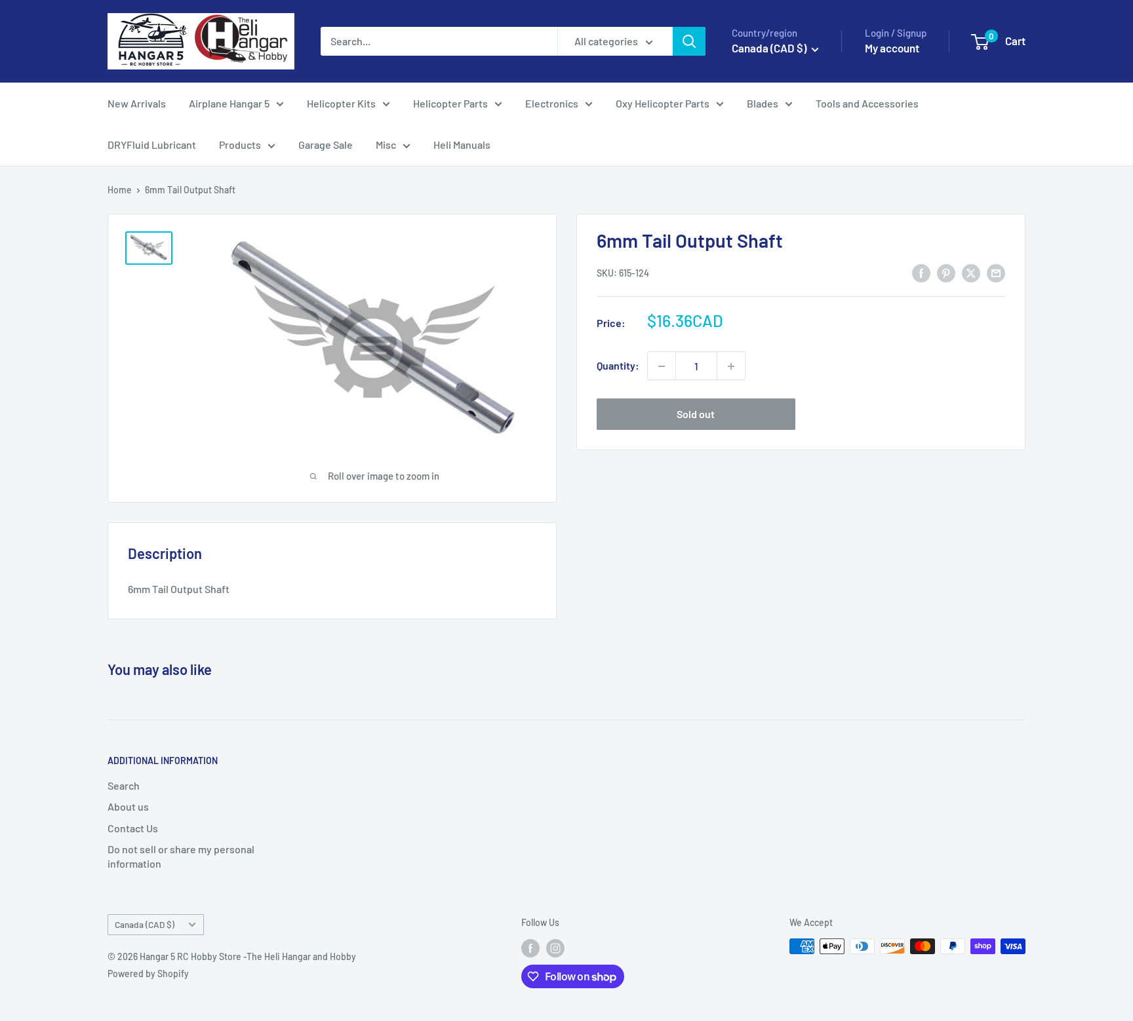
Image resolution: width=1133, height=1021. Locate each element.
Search (124, 785)
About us (128, 806)
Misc (386, 144)
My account (892, 47)
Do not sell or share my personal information (181, 856)
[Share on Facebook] (921, 272)
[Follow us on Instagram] (555, 947)
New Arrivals (137, 103)
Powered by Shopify (148, 973)
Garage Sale (325, 144)
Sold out (696, 414)
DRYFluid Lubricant (152, 144)
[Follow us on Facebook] (530, 947)
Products (240, 144)
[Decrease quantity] (661, 366)
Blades (762, 103)
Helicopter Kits (341, 103)
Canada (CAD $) (144, 924)
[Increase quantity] (731, 366)
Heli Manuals (461, 144)
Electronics (551, 103)
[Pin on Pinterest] (946, 272)
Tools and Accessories (867, 103)
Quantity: (618, 366)
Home (120, 189)
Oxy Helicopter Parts (662, 103)
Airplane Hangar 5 (229, 103)
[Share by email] (996, 272)
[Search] (689, 41)
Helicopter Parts (450, 103)
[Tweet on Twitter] (971, 272)
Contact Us (133, 828)
